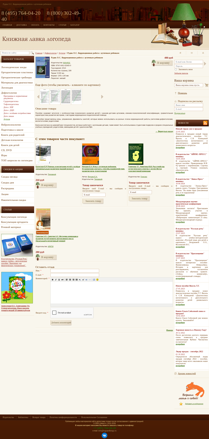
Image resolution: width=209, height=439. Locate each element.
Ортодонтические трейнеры (16, 77)
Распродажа (7, 188)
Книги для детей (10, 145)
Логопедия (7, 87)
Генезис (144, 177)
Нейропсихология (11, 124)
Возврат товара (38, 417)
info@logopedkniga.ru (107, 431)
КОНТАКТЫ (49, 25)
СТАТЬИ (62, 25)
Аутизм (62, 53)
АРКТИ (50, 247)
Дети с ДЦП (9, 110)
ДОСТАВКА (21, 25)
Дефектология (50, 53)
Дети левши (9, 116)
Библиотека (23, 417)
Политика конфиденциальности (63, 417)
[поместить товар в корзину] (162, 62)
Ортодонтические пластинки (17, 72)
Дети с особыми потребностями (17, 113)
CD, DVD (6, 150)
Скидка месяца (9, 176)
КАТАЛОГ (75, 25)
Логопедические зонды (13, 67)
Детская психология (12, 140)
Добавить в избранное (194, 404)
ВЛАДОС (66, 63)
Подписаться (179, 113)
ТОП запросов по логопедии (17, 160)
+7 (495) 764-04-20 (104, 427)
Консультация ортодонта (14, 222)
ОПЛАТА (35, 25)
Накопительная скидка (13, 200)
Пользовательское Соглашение (94, 417)
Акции (5, 194)
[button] (52, 279)
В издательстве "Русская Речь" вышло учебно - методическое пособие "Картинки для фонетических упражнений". (14, 262)
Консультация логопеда (14, 216)
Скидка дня (7, 182)
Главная (38, 53)
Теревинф (52, 174)
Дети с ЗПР (8, 107)
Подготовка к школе (12, 129)
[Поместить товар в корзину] (46, 185)
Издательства (8, 417)
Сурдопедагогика (11, 101)
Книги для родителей (12, 134)
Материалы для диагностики (17, 82)
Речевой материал (11, 227)
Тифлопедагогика (11, 104)
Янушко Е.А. (93, 177)
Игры (4, 155)
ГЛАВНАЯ (7, 25)
